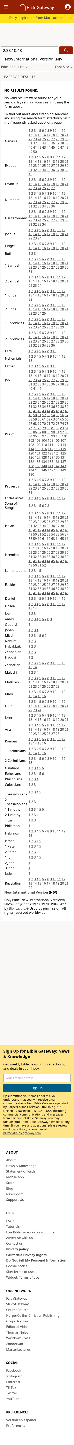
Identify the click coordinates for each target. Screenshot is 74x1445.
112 (57, 445)
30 (66, 139)
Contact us (14, 1243)
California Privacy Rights (26, 1255)
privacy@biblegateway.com (22, 1133)
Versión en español (21, 1420)
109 (37, 445)
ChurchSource (17, 1310)
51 (39, 415)
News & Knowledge (21, 1166)
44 (48, 147)
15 (39, 135)
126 (31, 457)
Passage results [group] (20, 77)
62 (48, 419)
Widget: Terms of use (22, 1277)
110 (44, 445)
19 (57, 135)
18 (53, 135)
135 (50, 461)
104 (44, 440)
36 (53, 143)
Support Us (15, 1199)
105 (50, 440)
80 (48, 428)
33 (39, 143)
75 (66, 423)
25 (44, 139)
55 (57, 415)
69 (39, 423)
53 (48, 415)
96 (39, 436)
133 (37, 461)
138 (31, 466)
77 (35, 428)
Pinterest (13, 1382)
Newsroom (14, 1194)
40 (30, 147)
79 (44, 428)
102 (31, 440)
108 (31, 445)
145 (37, 470)
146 (44, 470)
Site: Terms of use (20, 1271)
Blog (9, 1188)
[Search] (66, 50)
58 (30, 419)
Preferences (15, 1425)
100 (58, 436)
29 (62, 139)
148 (57, 470)
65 (62, 419)
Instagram (14, 1376)
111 (50, 445)
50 (35, 151)
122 (44, 453)
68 (35, 423)
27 (53, 139)
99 (53, 436)
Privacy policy (17, 1249)
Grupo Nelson (17, 1321)
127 (37, 457)
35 (48, 143)
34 (44, 143)
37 (57, 143)
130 (57, 457)
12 (63, 130)
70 (44, 423)
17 (48, 135)
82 (57, 428)
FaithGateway (16, 1298)
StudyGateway (17, 1304)
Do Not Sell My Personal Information (36, 1260)
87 (39, 432)
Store (10, 1182)
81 (53, 428)
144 (31, 470)
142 (57, 466)
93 (66, 432)
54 (53, 415)
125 (63, 453)
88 (44, 432)
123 (50, 453)
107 (63, 440)
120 (31, 453)
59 (35, 419)
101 (65, 436)
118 (57, 449)
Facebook (13, 1370)
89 (48, 432)
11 (59, 130)
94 (30, 436)
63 (53, 419)
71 (48, 423)
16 (44, 135)
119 (63, 449)
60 (39, 419)
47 (62, 147)
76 (30, 428)
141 (50, 466)
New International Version (26, 892)
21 (66, 135)
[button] (68, 7)
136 (57, 461)
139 (37, 466)
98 (48, 436)
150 (31, 474)
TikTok (11, 1387)
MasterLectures (18, 1349)
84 (66, 428)
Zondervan (14, 1344)
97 (44, 436)
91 (57, 432)
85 (30, 432)
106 (57, 440)
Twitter (11, 1393)
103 (37, 440)
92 (62, 432)
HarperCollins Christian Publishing (33, 1315)
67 (30, 423)
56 (62, 415)
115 (37, 449)
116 (44, 449)
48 (66, 147)
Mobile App (15, 1177)
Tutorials (13, 1226)
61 (44, 419)
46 (57, 147)
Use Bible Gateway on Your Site (30, 1232)
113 (63, 445)
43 (44, 147)
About (11, 1160)
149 (63, 470)
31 (30, 143)
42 (39, 147)
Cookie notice (16, 1266)
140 (44, 466)
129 (50, 457)
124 (57, 453)
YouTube (13, 1399)
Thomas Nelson (18, 1332)
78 (39, 428)
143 (63, 466)
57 (66, 415)
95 (35, 436)
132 (31, 461)
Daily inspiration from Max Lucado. (36, 17)
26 (48, 139)
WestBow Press (18, 1338)
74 (62, 423)
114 (31, 449)
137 (63, 461)
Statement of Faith (20, 1171)
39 (66, 143)
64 (57, 419)
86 (35, 432)
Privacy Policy (18, 1129)
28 (57, 139)
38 (62, 143)
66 (66, 419)
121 (37, 453)
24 (39, 139)
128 (44, 457)
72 (53, 423)
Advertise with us (19, 1237)
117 (50, 449)
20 (62, 135)
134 (44, 461)
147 (50, 470)
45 (53, 147)
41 (35, 147)
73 (57, 423)
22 (30, 139)
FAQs (10, 1221)
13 (30, 135)
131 (63, 457)
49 (30, 151)
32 (35, 143)
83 (62, 428)
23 (35, 139)
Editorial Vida (16, 1326)
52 (44, 415)
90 (53, 432)
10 (54, 130)
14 (35, 135)
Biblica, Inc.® (19, 908)
